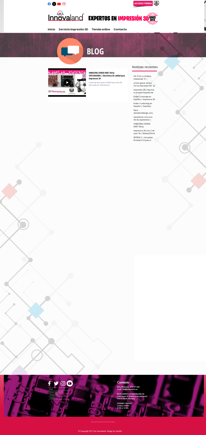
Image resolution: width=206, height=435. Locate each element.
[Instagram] (64, 4)
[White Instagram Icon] (63, 383)
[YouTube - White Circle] (70, 383)
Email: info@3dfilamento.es (127, 389)
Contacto (52, 397)
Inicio (51, 389)
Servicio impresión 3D (56, 392)
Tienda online (54, 394)
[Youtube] (59, 4)
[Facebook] (49, 4)
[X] (54, 4)
